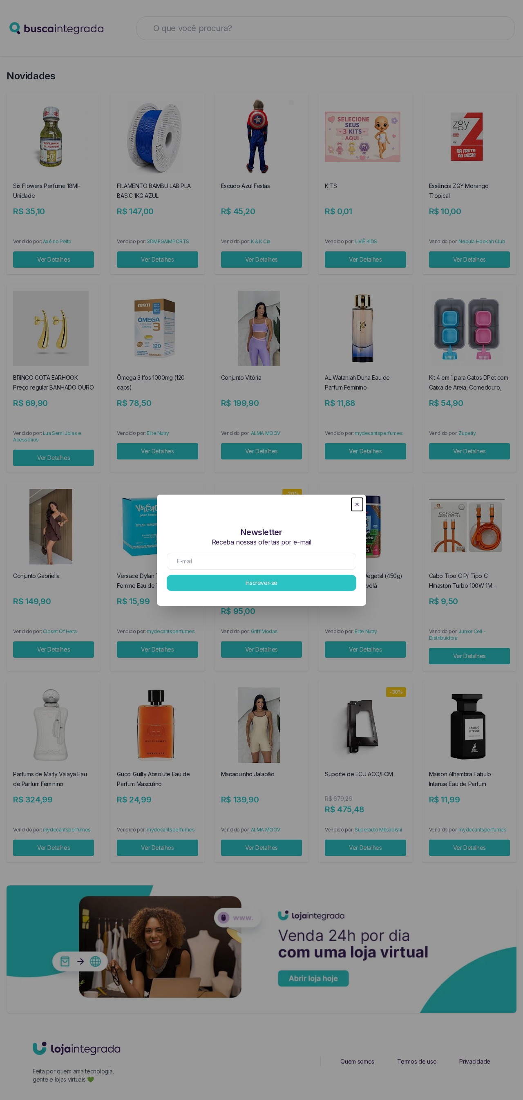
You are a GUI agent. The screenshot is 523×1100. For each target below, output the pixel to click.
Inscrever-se (261, 582)
